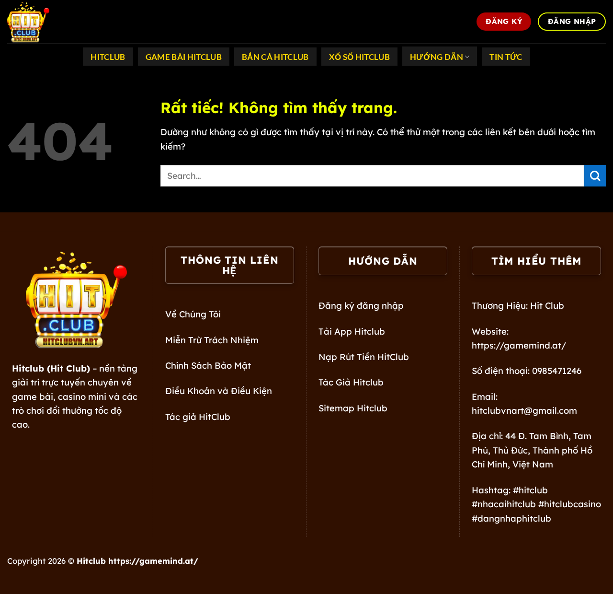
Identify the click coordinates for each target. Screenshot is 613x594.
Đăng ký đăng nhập (361, 305)
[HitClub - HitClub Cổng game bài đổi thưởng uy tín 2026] (55, 21)
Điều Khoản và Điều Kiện (218, 390)
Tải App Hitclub (351, 331)
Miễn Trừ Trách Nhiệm (212, 340)
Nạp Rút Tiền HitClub (363, 356)
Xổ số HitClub (359, 57)
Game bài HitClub (184, 57)
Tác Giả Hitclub (351, 382)
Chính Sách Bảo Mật (208, 365)
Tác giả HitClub (197, 416)
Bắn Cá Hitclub (275, 57)
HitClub (108, 57)
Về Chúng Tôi (193, 314)
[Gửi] (595, 175)
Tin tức (505, 57)
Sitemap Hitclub (352, 408)
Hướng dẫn (436, 57)
